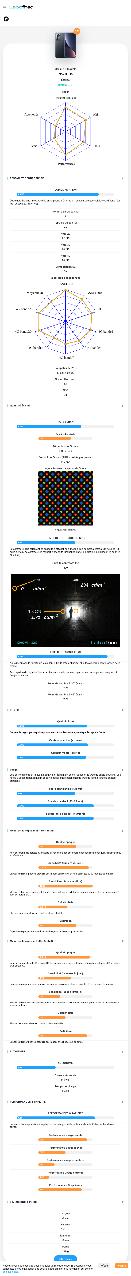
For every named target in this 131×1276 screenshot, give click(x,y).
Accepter (122, 1265)
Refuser (104, 1265)
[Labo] (21, 6)
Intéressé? (65, 1259)
